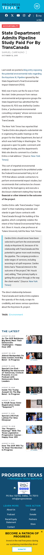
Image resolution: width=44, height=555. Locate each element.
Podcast (11, 514)
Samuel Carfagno (13, 52)
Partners (33, 519)
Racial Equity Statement (11, 521)
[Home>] (11, 6)
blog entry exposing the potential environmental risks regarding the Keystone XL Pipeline (22, 74)
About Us (11, 509)
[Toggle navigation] (37, 6)
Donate (33, 514)
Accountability (10, 26)
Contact (11, 527)
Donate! (22, 549)
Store (33, 524)
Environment (16, 314)
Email (33, 509)
